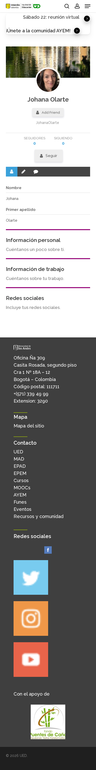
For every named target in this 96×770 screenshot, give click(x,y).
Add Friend (51, 112)
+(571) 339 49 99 (31, 393)
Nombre (14, 188)
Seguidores (34, 141)
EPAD (20, 466)
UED (18, 451)
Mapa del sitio (29, 425)
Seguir (51, 155)
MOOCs (22, 487)
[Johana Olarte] (48, 80)
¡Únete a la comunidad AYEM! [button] (38, 30)
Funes (20, 502)
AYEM (20, 495)
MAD (19, 459)
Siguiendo (63, 141)
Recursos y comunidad (38, 516)
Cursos (21, 480)
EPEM (20, 473)
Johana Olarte (48, 99)
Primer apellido (21, 209)
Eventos (22, 509)
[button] (87, 6)
